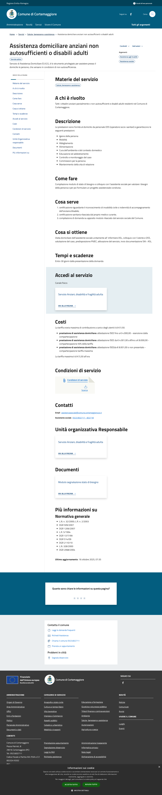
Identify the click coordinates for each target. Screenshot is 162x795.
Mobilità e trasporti (52, 729)
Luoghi (122, 723)
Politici (9, 720)
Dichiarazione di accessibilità (94, 756)
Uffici (9, 711)
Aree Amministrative (16, 706)
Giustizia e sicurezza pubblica (94, 706)
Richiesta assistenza (53, 756)
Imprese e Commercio (53, 715)
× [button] (159, 767)
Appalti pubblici (50, 720)
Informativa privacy (90, 747)
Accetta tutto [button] (71, 784)
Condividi (123, 46)
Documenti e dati (14, 729)
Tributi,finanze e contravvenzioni (96, 711)
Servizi (21, 34)
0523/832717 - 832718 (83, 417)
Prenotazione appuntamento (56, 743)
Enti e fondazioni (14, 715)
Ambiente (86, 715)
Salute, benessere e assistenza (40, 34)
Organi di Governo (14, 702)
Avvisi (121, 711)
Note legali (86, 752)
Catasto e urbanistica (53, 725)
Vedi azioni (136, 46)
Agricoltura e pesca (90, 729)
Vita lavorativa (50, 711)
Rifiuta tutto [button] (91, 784)
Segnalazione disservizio (54, 747)
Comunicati (124, 706)
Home (12, 34)
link (105, 779)
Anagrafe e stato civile (53, 702)
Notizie (122, 702)
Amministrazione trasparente (94, 743)
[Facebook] (129, 14)
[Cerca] (152, 14)
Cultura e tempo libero (53, 706)
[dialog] (81, 779)
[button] (81, 790)
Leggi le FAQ (49, 752)
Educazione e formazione (92, 702)
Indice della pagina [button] (20, 75)
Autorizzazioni (88, 724)
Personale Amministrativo (18, 725)
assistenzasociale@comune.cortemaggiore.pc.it (81, 412)
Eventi (122, 728)
